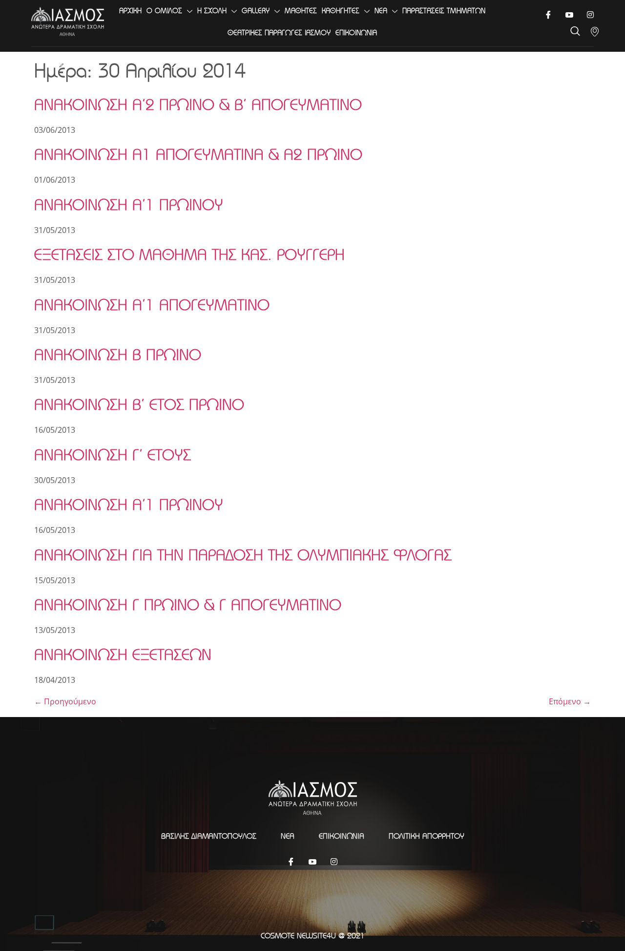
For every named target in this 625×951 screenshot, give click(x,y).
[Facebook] (548, 14)
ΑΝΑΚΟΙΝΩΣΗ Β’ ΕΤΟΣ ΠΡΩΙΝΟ (139, 404)
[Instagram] (334, 861)
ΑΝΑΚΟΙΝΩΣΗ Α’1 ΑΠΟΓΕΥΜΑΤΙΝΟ (152, 304)
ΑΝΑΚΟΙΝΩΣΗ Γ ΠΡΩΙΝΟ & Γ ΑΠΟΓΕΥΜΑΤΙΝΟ (187, 604)
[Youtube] (569, 14)
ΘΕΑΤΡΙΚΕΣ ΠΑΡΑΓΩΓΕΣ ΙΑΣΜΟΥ (279, 32)
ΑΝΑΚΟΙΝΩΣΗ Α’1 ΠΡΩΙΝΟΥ (128, 204)
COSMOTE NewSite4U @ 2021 (313, 935)
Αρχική (130, 10)
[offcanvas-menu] (595, 31)
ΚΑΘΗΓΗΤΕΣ (340, 10)
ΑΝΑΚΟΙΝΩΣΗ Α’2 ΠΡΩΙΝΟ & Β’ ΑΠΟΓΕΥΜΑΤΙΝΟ (198, 104)
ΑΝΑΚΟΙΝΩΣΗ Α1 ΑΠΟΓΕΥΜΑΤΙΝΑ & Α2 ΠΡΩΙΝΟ (198, 154)
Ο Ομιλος (164, 10)
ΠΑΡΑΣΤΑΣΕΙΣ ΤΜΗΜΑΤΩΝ (443, 10)
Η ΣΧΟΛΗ (212, 10)
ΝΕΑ (381, 10)
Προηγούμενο (65, 701)
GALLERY (256, 10)
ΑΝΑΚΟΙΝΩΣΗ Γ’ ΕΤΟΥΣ (112, 454)
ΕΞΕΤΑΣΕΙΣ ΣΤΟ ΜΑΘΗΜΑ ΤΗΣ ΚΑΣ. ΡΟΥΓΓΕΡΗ (189, 254)
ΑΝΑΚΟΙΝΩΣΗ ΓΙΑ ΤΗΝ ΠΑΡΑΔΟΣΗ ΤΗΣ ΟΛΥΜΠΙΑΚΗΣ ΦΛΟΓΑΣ (243, 554)
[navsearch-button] (575, 32)
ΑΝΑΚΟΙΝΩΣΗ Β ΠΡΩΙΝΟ (117, 354)
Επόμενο (570, 701)
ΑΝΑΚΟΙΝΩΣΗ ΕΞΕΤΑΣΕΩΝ (122, 654)
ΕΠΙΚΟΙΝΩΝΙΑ (356, 32)
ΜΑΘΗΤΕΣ (301, 10)
